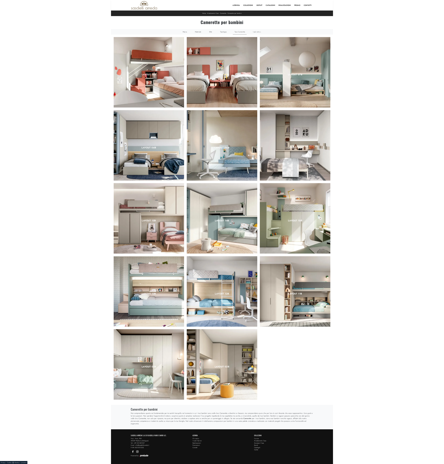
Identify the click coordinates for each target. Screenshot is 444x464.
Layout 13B (149, 293)
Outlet (259, 5)
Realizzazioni (285, 5)
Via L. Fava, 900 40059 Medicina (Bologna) (139, 439)
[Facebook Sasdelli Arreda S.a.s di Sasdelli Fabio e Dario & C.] (133, 451)
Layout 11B (295, 293)
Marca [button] (185, 32)
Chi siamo (196, 438)
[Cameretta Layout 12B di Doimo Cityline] (222, 291)
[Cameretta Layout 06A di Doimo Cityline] (222, 145)
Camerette (223, 13)
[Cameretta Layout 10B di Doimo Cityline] (295, 218)
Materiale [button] (198, 32)
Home (204, 13)
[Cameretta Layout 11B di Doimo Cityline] (295, 291)
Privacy (3, 462)
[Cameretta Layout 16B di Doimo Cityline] (149, 72)
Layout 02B (222, 366)
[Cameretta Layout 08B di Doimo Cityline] (222, 72)
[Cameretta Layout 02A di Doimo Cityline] (295, 145)
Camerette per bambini (235, 13)
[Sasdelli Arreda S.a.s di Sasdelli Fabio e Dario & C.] (144, 5)
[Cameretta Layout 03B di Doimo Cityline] (149, 364)
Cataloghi (270, 5)
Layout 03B (149, 366)
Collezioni (248, 5)
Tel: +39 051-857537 (138, 443)
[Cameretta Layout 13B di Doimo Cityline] (149, 291)
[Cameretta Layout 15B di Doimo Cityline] (149, 218)
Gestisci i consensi (20, 462)
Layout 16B (149, 74)
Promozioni (196, 445)
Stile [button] (210, 32)
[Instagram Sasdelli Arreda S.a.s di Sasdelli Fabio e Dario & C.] (137, 451)
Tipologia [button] (223, 32)
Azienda (236, 5)
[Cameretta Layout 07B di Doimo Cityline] (295, 72)
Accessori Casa (259, 443)
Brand (256, 445)
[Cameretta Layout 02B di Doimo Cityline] (222, 364)
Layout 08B (222, 74)
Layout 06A (222, 147)
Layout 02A (295, 147)
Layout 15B (149, 220)
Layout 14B (222, 220)
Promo (297, 5)
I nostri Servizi (197, 441)
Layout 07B (295, 74)
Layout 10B (295, 220)
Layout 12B (222, 293)
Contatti (307, 5)
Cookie (9, 462)
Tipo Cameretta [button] (240, 32)
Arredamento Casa (213, 13)
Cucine (256, 438)
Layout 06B (149, 147)
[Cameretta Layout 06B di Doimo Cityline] (149, 145)
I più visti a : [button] (257, 32)
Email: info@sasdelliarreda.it (140, 445)
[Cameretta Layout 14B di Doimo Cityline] (222, 218)
